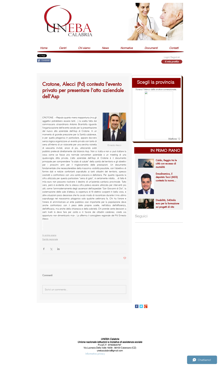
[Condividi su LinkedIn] (58, 248)
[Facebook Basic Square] (136, 306)
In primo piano (49, 235)
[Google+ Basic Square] (145, 306)
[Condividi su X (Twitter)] (51, 248)
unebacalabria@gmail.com (110, 350)
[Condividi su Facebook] (43, 248)
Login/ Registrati (172, 57)
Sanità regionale (50, 239)
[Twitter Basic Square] (141, 306)
